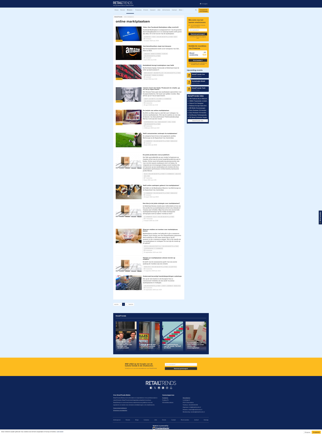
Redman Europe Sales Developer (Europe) (198, 106)
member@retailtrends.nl (198, 412)
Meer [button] (181, 10)
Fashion (164, 53)
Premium (138, 10)
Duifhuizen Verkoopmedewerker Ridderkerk (198, 115)
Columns (146, 420)
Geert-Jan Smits (149, 98)
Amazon (147, 53)
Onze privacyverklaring (120, 408)
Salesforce (172, 266)
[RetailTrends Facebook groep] (150, 388)
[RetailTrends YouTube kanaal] (158, 388)
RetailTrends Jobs (197, 120)
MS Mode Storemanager (197, 108)
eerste (116, 304)
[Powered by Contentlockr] (161, 428)
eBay (175, 36)
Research (174, 141)
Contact (174, 10)
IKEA (169, 122)
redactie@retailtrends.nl (195, 409)
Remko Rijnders (157, 75)
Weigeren (307, 432)
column (159, 98)
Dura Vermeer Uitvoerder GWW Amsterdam (198, 110)
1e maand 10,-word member (203, 10)
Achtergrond (148, 122)
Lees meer (60, 431)
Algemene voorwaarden (120, 410)
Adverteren (166, 10)
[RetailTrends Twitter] (154, 388)
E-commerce (167, 98)
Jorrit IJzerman (167, 285)
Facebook (147, 36)
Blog (145, 173)
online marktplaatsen (165, 36)
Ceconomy (147, 75)
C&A (156, 122)
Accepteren (316, 432)
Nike (173, 122)
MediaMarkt (148, 73)
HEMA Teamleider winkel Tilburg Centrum (198, 101)
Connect (152, 10)
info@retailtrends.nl (195, 407)
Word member (197, 60)
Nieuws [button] (130, 10)
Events (145, 10)
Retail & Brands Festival (152, 246)
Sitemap (206, 420)
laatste (131, 304)
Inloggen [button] (205, 4)
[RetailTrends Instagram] (167, 388)
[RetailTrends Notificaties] (171, 388)
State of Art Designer (196, 103)
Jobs (158, 10)
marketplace (158, 73)
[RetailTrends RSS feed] (163, 388)
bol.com (147, 176)
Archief (196, 420)
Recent (122, 10)
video (153, 36)
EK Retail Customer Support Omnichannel (198, 117)
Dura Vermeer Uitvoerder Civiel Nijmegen (198, 112)
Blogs (137, 420)
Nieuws (128, 420)
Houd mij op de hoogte (197, 34)
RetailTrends (118, 16)
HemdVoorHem (156, 53)
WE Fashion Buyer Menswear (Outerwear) (198, 98)
